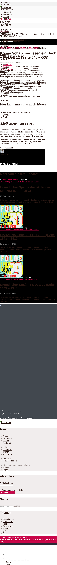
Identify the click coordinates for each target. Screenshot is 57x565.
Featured (7, 443)
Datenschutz (7, 4)
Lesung (6, 16)
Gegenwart (8, 526)
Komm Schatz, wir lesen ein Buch (13, 48)
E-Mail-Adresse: (7, 483)
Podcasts (7, 12)
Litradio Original (33, 48)
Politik (5, 524)
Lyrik (5, 531)
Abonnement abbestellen (12, 490)
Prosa (5, 533)
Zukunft (6, 528)
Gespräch (7, 14)
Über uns (7, 458)
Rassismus (8, 521)
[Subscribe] (3, 558)
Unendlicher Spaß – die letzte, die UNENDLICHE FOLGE (25, 189)
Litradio (3, 418)
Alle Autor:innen (8, 9)
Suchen (17, 41)
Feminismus (8, 519)
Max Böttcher (8, 63)
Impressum (6, 2)
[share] (3, 554)
